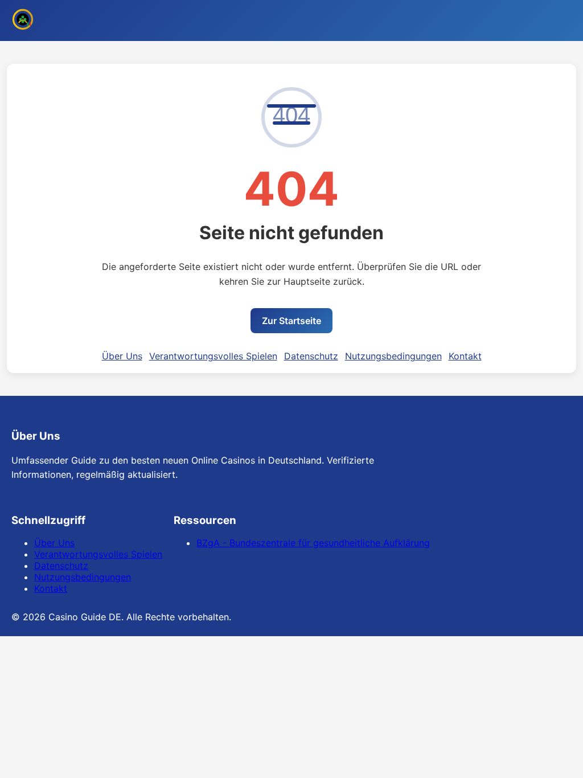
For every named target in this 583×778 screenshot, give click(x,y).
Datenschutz (311, 356)
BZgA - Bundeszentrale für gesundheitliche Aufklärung (313, 542)
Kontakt (465, 356)
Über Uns (122, 356)
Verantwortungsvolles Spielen (213, 356)
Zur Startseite (291, 320)
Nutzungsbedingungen (393, 356)
